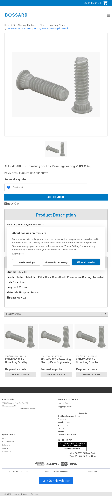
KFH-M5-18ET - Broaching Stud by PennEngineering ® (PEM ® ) (39, 28)
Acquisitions (63, 425)
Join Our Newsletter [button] (56, 481)
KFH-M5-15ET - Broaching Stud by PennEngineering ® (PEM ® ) (91, 363)
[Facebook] (5, 203)
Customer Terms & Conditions (19, 471)
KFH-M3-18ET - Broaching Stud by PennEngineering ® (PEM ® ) (20, 363)
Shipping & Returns (66, 406)
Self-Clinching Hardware (25, 25)
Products (62, 419)
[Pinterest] (18, 203)
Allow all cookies (86, 262)
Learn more (18, 253)
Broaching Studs (57, 25)
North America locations (27, 408)
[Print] (11, 203)
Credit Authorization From (69, 416)
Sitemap (34, 494)
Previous (102, 314)
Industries (6, 448)
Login (60, 403)
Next (106, 314)
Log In (87, 2)
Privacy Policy (93, 471)
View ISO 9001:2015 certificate (83, 453)
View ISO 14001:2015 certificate (83, 456)
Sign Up (96, 2)
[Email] (8, 203)
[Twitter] (15, 203)
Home (7, 25)
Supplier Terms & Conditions (56, 471)
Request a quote (20, 374)
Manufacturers (64, 422)
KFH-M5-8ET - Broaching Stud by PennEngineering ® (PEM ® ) (56, 362)
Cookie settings (26, 262)
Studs (43, 25)
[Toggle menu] (107, 15)
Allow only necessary (56, 262)
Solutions (6, 445)
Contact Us (6, 452)
